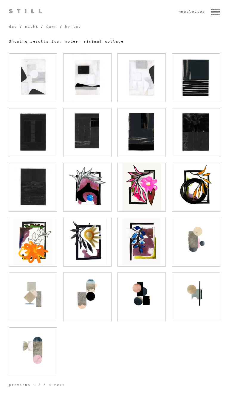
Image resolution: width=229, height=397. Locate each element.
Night (31, 27)
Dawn (51, 27)
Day (13, 27)
